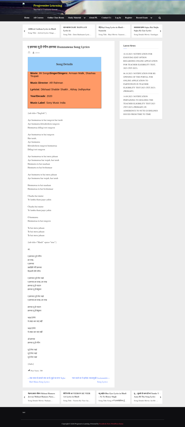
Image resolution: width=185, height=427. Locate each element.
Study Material (74, 17)
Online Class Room (55, 17)
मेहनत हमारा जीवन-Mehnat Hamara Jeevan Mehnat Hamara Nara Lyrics (41, 395)
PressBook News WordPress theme (111, 424)
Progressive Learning (47, 5)
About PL (93, 17)
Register (128, 17)
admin (37, 52)
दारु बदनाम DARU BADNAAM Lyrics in (75, 29)
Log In (118, 17)
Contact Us (106, 17)
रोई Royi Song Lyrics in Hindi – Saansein (111, 29)
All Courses (38, 17)
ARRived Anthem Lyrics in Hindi (42, 29)
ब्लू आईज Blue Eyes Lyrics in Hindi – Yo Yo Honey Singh (112, 395)
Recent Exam (142, 17)
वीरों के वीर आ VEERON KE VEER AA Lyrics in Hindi (76, 395)
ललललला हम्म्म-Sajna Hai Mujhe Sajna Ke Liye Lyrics (146, 29)
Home (26, 17)
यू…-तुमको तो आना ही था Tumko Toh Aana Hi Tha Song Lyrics (147, 395)
